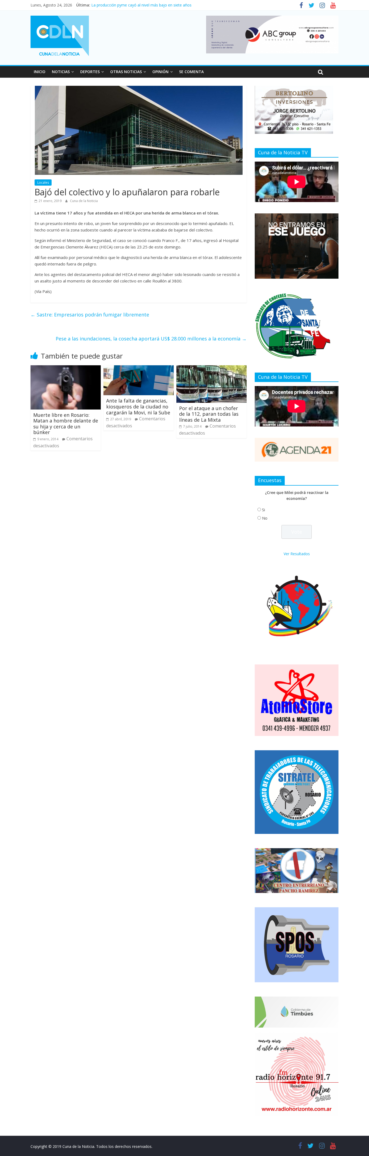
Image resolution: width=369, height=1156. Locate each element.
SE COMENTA (191, 71)
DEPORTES (90, 71)
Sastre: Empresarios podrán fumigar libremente (90, 314)
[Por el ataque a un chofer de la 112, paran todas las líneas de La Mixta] (211, 368)
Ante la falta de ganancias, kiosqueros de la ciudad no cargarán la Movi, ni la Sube (138, 406)
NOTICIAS (61, 71)
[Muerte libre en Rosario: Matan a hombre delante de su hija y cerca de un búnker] (66, 368)
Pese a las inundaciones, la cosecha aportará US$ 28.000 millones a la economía (151, 338)
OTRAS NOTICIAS (126, 71)
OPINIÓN (160, 71)
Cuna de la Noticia (84, 201)
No (264, 518)
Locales (43, 182)
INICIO (39, 71)
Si (263, 509)
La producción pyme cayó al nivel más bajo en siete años (141, 6)
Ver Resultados (297, 553)
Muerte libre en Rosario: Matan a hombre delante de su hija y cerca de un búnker (65, 424)
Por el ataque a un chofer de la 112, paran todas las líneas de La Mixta (209, 414)
